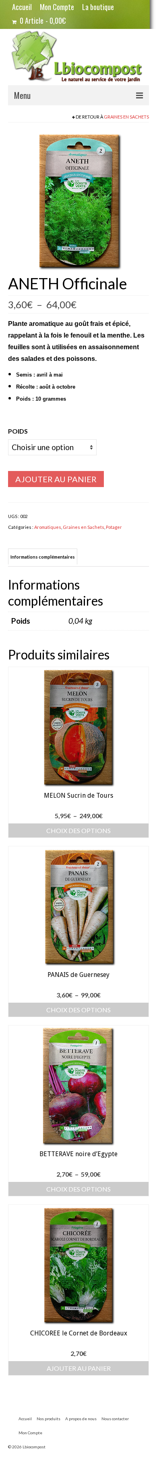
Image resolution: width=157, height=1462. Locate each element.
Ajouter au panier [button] (79, 1368)
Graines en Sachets (126, 116)
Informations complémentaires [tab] (42, 556)
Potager (114, 527)
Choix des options (78, 830)
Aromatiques (47, 527)
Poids (18, 431)
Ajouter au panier (56, 479)
